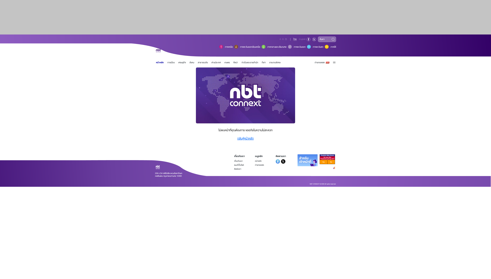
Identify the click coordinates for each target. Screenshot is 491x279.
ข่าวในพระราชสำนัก (250, 62)
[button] (334, 62)
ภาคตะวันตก (318, 47)
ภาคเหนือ (229, 47)
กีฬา (264, 62)
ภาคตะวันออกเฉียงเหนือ (250, 47)
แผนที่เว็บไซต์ (239, 165)
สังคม (191, 62)
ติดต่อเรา (237, 169)
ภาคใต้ (333, 47)
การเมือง (171, 62)
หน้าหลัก (160, 62)
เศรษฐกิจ (182, 62)
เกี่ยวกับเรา (238, 161)
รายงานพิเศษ (275, 62)
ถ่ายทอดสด (320, 62)
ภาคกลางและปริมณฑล (276, 47)
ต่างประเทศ (216, 62)
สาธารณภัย (203, 62)
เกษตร (227, 62)
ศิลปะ (235, 62)
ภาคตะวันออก (300, 47)
